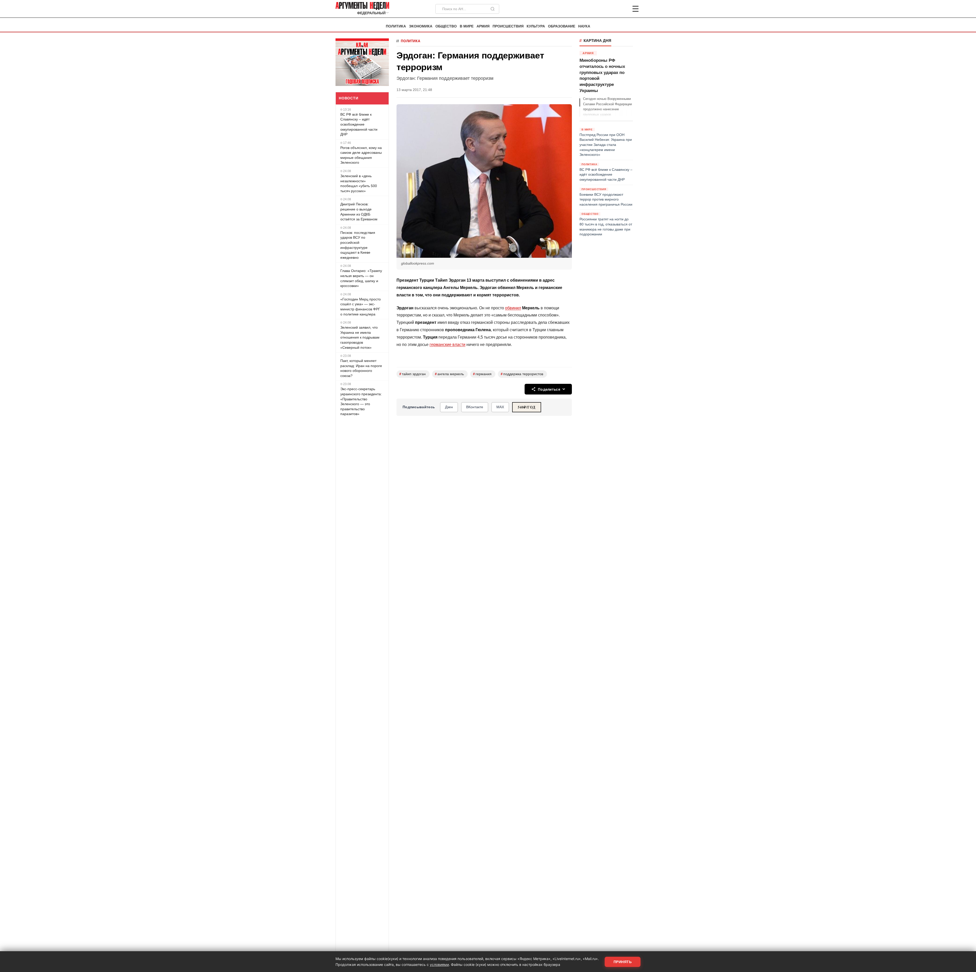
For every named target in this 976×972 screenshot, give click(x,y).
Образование (561, 26)
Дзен (449, 407)
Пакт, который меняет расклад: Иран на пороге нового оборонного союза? (361, 368)
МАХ (500, 407)
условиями (439, 964)
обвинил (513, 308)
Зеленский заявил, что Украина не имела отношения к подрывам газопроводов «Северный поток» (359, 337)
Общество (446, 26)
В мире (467, 26)
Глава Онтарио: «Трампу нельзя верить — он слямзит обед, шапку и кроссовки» (361, 278)
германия (482, 374)
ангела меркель (449, 374)
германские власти (447, 344)
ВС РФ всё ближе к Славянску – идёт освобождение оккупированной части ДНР (358, 124)
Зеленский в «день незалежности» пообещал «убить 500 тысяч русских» (358, 183)
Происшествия (508, 26)
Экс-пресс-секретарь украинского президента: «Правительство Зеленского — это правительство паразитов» (361, 401)
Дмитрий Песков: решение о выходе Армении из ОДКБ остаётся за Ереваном (358, 211)
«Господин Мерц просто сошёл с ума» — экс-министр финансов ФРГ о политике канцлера (360, 306)
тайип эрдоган (412, 374)
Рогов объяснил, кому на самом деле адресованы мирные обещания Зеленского (361, 155)
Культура (536, 26)
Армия (483, 26)
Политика (396, 26)
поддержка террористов (522, 374)
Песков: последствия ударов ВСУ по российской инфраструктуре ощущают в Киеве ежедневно (357, 245)
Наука (584, 26)
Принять (623, 962)
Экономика (420, 26)
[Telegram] (609, 9)
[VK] (622, 9)
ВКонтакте (474, 407)
